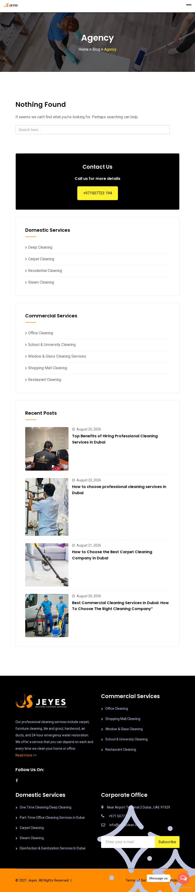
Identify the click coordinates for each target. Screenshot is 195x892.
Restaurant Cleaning (43, 379)
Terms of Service (139, 880)
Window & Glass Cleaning (124, 729)
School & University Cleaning (50, 344)
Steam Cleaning (39, 282)
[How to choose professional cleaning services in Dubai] (46, 507)
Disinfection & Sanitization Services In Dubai (52, 848)
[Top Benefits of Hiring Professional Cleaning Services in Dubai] (46, 448)
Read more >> (26, 755)
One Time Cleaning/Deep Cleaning (45, 807)
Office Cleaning (39, 333)
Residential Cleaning (43, 270)
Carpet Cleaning (39, 259)
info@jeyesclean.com (125, 825)
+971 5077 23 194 (122, 816)
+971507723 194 (97, 193)
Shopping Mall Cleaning (46, 368)
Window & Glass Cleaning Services (55, 356)
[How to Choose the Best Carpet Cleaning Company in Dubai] (46, 564)
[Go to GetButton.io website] (183, 887)
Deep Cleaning (38, 247)
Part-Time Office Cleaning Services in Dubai (52, 817)
